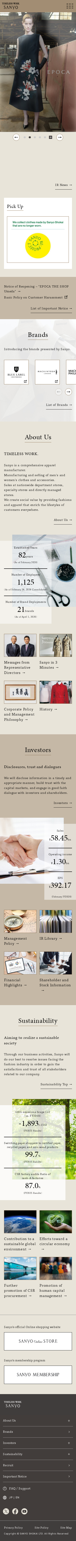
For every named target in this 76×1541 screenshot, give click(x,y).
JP (10, 1497)
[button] (16, 137)
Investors (61, 802)
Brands (8, 1431)
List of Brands (57, 404)
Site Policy (41, 1527)
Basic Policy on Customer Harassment (33, 297)
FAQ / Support (20, 1488)
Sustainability (12, 1454)
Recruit (8, 1465)
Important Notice (15, 1476)
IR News (61, 184)
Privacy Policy (13, 1527)
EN (17, 1497)
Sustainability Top (54, 1084)
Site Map (66, 1527)
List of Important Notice (49, 308)
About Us (61, 519)
